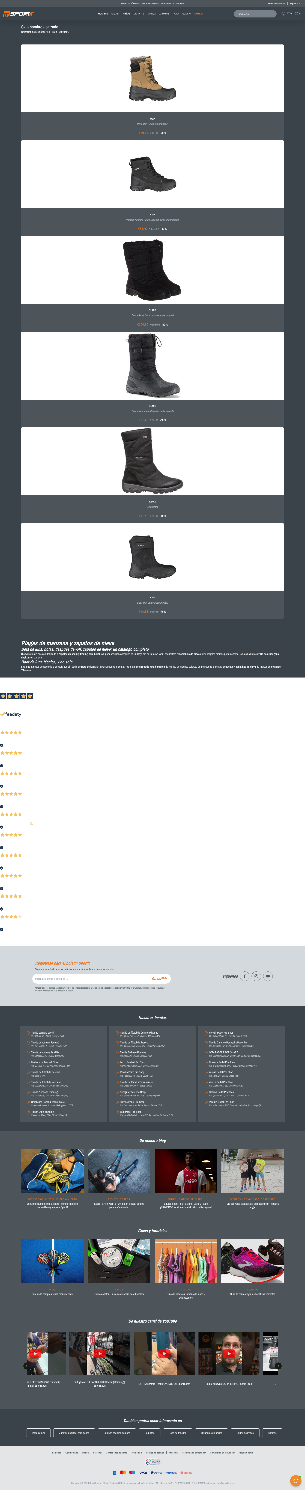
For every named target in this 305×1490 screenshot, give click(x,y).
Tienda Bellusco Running (136, 1054)
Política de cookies (155, 1452)
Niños (126, 13)
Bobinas (272, 1433)
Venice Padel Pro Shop (226, 1083)
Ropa (176, 13)
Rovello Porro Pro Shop (136, 1073)
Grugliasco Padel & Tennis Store (52, 1103)
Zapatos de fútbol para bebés (74, 1433)
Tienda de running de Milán (47, 1054)
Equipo (186, 13)
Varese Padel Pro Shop (223, 1073)
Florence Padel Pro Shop (233, 1064)
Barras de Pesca (245, 1433)
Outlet (199, 13)
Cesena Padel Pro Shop (228, 1093)
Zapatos (164, 13)
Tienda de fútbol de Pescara (45, 1073)
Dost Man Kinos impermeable (152, 124)
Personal (97, 1452)
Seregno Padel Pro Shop (140, 1093)
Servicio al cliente (276, 3)
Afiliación (173, 1452)
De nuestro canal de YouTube (152, 1321)
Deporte (139, 13)
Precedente (6, 728)
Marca (152, 13)
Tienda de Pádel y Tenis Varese (136, 1083)
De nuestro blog (152, 1140)
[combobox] (256, 14)
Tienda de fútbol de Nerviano (49, 1083)
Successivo (18, 728)
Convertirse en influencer (222, 1452)
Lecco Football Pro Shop (139, 1064)
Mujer (115, 13)
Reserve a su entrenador (194, 1452)
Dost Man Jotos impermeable (152, 602)
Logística (56, 1452)
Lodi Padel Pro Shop (146, 1113)
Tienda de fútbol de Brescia (142, 1044)
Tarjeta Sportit (246, 1452)
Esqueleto (152, 506)
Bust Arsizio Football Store (50, 1064)
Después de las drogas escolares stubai (152, 315)
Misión (85, 1452)
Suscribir (159, 979)
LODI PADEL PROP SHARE (235, 1054)
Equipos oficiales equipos (117, 1433)
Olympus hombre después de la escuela (152, 411)
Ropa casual (38, 1433)
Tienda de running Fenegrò (49, 1044)
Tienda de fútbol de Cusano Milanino (140, 1034)
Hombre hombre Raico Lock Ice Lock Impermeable (152, 219)
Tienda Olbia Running (49, 1113)
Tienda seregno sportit (47, 1034)
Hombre (103, 13)
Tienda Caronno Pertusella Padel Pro (231, 1044)
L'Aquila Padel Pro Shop (235, 1103)
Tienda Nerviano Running (49, 1093)
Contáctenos (71, 1452)
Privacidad (136, 1452)
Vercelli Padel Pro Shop (228, 1034)
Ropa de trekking (177, 1433)
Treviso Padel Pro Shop (141, 1103)
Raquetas (149, 1433)
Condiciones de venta (116, 1452)
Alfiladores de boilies (211, 1433)
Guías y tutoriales (152, 1231)
